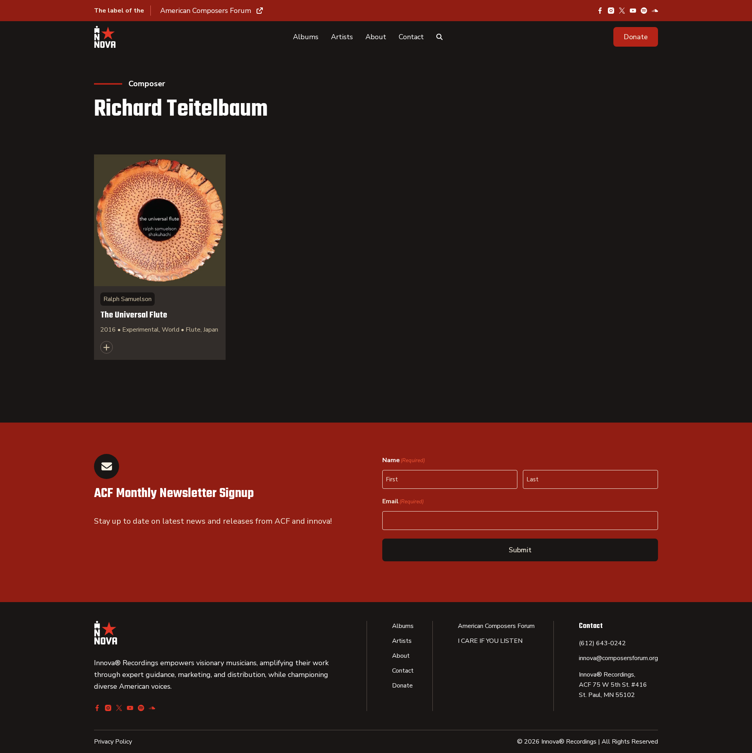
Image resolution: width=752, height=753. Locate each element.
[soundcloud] (655, 10)
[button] (635, 37)
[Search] (439, 36)
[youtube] (633, 10)
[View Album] (160, 257)
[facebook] (600, 10)
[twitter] (622, 10)
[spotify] (644, 10)
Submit (520, 550)
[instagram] (611, 10)
